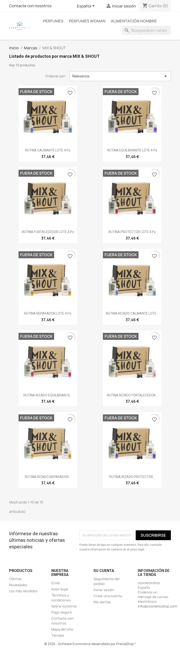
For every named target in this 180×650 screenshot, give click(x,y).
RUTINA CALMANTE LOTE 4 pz (48, 150)
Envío (55, 583)
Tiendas (57, 635)
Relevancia (120, 76)
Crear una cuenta (108, 596)
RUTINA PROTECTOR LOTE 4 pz (132, 232)
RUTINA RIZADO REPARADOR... (48, 477)
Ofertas (15, 579)
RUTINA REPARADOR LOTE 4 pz (47, 313)
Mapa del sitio (62, 629)
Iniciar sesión (104, 590)
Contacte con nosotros (30, 5)
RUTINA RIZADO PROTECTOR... (132, 477)
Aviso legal (59, 589)
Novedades (18, 585)
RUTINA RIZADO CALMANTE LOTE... (132, 313)
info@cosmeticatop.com (157, 606)
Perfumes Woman (87, 21)
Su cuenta (104, 570)
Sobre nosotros (64, 606)
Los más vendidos (23, 591)
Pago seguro (61, 612)
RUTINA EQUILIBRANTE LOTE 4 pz (132, 150)
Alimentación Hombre (134, 21)
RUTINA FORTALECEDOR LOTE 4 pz (48, 232)
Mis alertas (102, 602)
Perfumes (53, 21)
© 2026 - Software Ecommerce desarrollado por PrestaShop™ (90, 644)
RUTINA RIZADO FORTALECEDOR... (132, 395)
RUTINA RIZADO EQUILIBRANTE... (47, 395)
